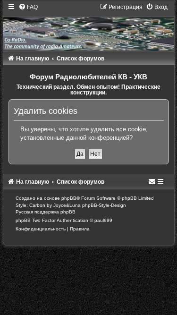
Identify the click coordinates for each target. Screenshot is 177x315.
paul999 (103, 220)
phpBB (68, 198)
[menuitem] (28, 7)
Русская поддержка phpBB (46, 211)
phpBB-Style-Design (104, 205)
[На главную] (89, 27)
